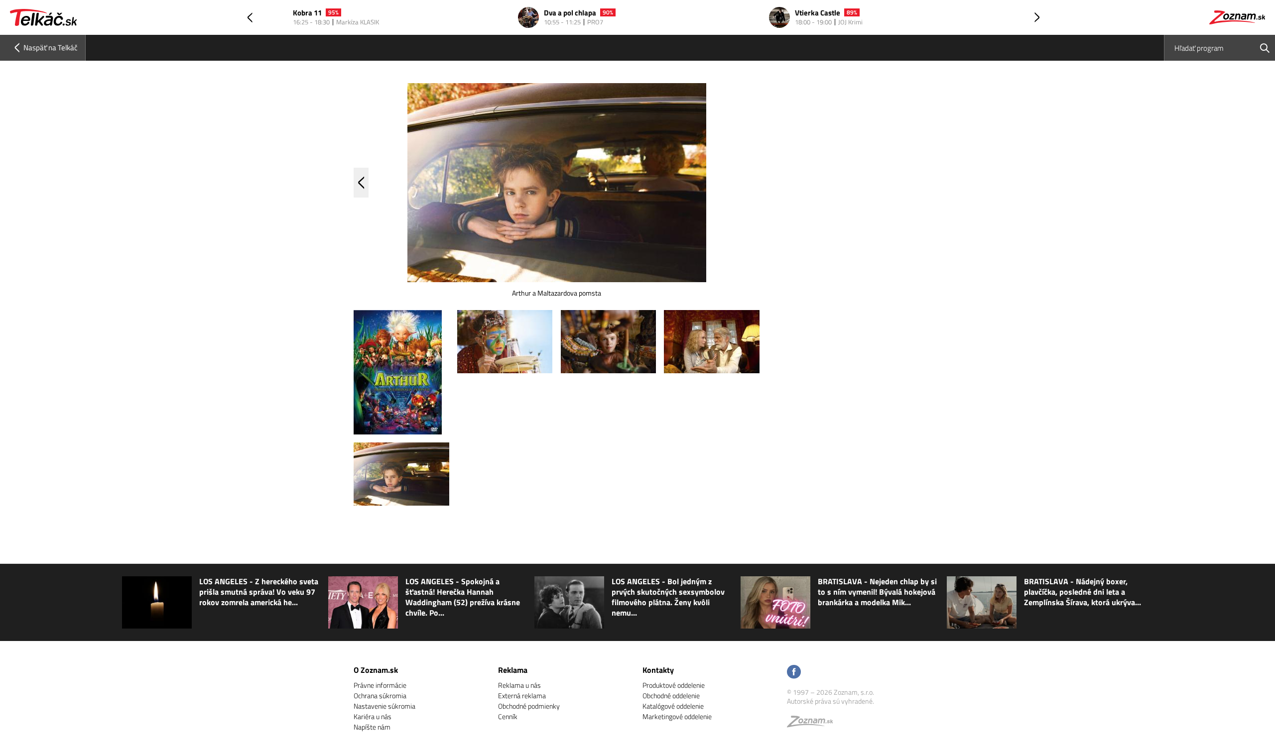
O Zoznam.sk (376, 670)
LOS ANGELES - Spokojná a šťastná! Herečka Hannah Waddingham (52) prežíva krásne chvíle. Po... (462, 597)
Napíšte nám (372, 727)
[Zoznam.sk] (813, 724)
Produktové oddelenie (673, 685)
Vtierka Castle (817, 13)
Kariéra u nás (372, 716)
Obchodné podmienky (529, 706)
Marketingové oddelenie (677, 716)
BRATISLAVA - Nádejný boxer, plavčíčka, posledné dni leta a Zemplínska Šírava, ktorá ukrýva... (1082, 592)
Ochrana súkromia (380, 695)
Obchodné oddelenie (671, 695)
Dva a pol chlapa (570, 13)
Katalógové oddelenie (673, 706)
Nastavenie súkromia (384, 706)
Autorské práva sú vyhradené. (830, 701)
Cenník (507, 716)
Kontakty (658, 670)
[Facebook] (794, 672)
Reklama (512, 670)
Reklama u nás (519, 685)
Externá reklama (522, 695)
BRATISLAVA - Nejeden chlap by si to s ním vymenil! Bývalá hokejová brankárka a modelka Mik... (877, 592)
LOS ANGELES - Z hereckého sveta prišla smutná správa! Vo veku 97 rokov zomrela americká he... (258, 592)
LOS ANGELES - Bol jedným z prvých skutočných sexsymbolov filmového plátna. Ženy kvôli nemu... (668, 597)
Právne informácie (380, 685)
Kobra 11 (307, 13)
